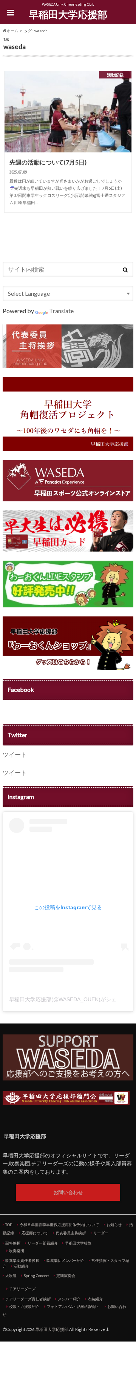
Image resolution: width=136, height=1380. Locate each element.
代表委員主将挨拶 (71, 1233)
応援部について (35, 1233)
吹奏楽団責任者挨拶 (22, 1260)
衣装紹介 (95, 1299)
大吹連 (11, 1275)
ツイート (15, 754)
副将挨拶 (12, 1243)
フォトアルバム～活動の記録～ (73, 1306)
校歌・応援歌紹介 (24, 1306)
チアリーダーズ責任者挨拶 (28, 1299)
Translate (61, 310)
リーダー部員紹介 (43, 1243)
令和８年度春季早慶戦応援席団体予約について (59, 1224)
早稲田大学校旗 (78, 1243)
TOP (8, 1224)
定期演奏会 (65, 1275)
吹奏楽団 (16, 1250)
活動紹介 (21, 1266)
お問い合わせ (68, 1192)
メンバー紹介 (69, 1299)
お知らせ (114, 1224)
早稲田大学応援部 (68, 14)
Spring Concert (36, 1275)
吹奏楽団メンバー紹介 (65, 1260)
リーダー (100, 1233)
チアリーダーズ (22, 1288)
